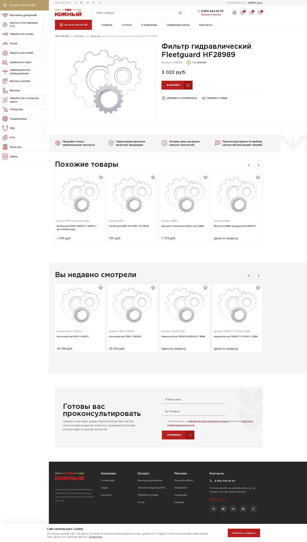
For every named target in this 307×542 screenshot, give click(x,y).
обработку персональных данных (208, 421)
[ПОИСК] (180, 12)
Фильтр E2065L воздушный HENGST (235, 226)
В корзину (173, 85)
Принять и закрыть (244, 533)
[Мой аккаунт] (234, 12)
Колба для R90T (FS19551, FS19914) (129, 226)
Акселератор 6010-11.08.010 (72, 336)
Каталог (79, 36)
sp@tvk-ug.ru (255, 2)
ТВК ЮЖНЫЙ (62, 36)
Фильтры (96, 36)
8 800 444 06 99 (212, 11)
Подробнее (95, 536)
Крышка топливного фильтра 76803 (182, 226)
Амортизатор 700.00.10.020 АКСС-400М (183, 336)
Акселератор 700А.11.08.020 (125, 336)
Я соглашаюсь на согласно (210, 423)
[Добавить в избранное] (100, 177)
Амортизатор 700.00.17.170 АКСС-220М (236, 336)
